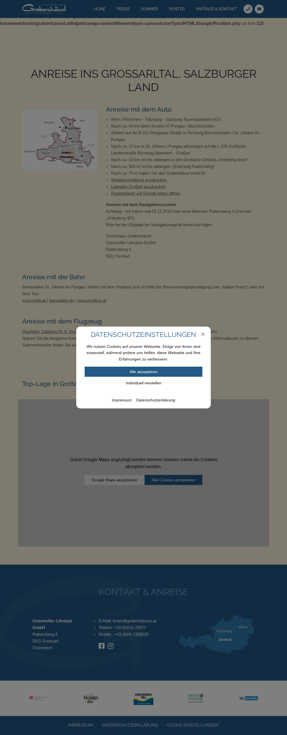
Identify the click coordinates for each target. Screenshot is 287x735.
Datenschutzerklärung (155, 400)
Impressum (122, 400)
